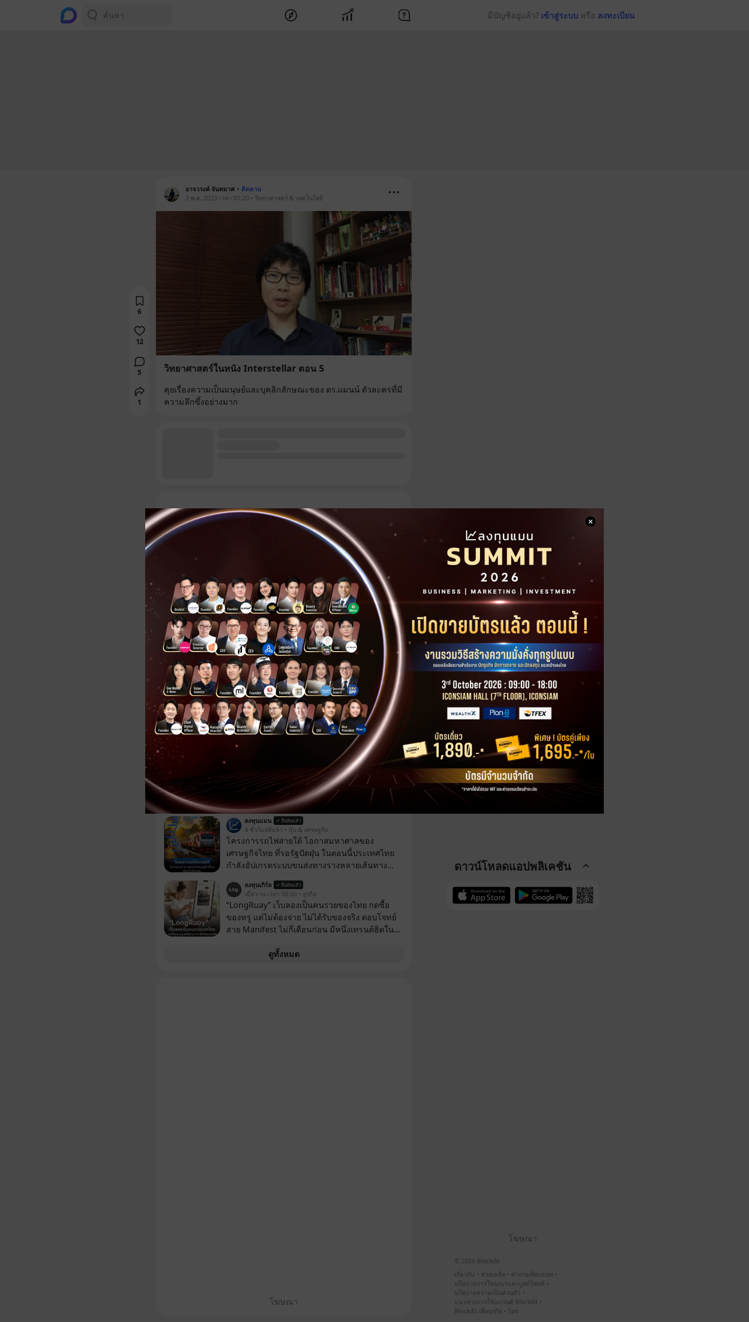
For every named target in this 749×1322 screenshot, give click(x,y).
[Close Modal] (590, 521)
